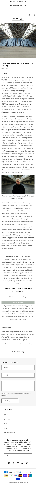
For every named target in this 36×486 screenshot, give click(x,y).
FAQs (5, 428)
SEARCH (7, 415)
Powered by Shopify (24, 482)
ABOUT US (7, 419)
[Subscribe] (30, 455)
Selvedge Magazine (15, 482)
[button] (2, 15)
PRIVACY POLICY (9, 433)
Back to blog (19, 352)
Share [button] (6, 73)
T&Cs (5, 424)
